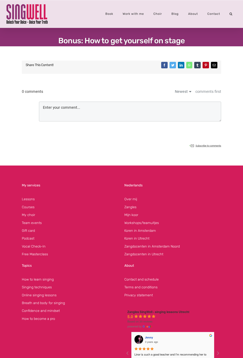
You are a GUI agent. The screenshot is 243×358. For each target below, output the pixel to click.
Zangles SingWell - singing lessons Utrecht (158, 312)
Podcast (28, 238)
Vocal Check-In (34, 246)
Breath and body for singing (43, 303)
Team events (32, 223)
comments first (208, 91)
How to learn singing (38, 279)
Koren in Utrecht (136, 238)
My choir (28, 215)
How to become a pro (38, 319)
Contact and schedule (141, 279)
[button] (231, 14)
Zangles (130, 207)
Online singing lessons (39, 295)
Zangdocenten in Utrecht (143, 254)
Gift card (28, 231)
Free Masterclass (35, 254)
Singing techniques (37, 287)
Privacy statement (138, 295)
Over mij (130, 199)
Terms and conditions (141, 287)
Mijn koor (131, 215)
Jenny (149, 337)
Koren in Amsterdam (140, 231)
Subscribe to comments (208, 145)
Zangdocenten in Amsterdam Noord (152, 246)
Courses (28, 207)
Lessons (28, 199)
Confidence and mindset (41, 311)
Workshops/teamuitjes (141, 223)
